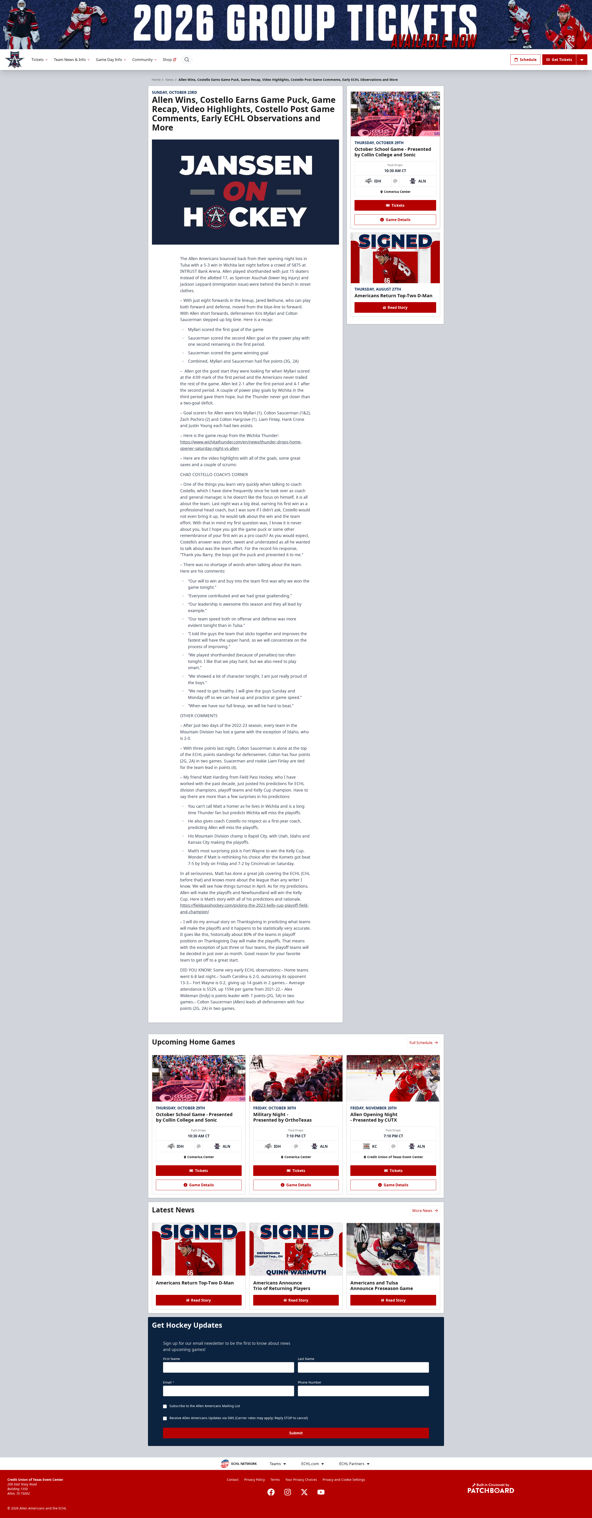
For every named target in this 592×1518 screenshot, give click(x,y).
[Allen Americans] (15, 59)
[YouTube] (320, 1492)
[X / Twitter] (304, 1492)
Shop (167, 59)
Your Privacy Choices (301, 1479)
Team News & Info (70, 59)
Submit (296, 1433)
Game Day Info (109, 59)
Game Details (398, 219)
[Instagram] (287, 1492)
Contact (233, 1479)
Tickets (37, 59)
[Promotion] (296, 24)
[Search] (187, 60)
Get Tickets (562, 59)
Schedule (528, 59)
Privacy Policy (254, 1479)
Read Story (397, 307)
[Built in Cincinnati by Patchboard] (491, 1488)
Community (142, 59)
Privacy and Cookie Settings (344, 1479)
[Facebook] (271, 1492)
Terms (275, 1479)
